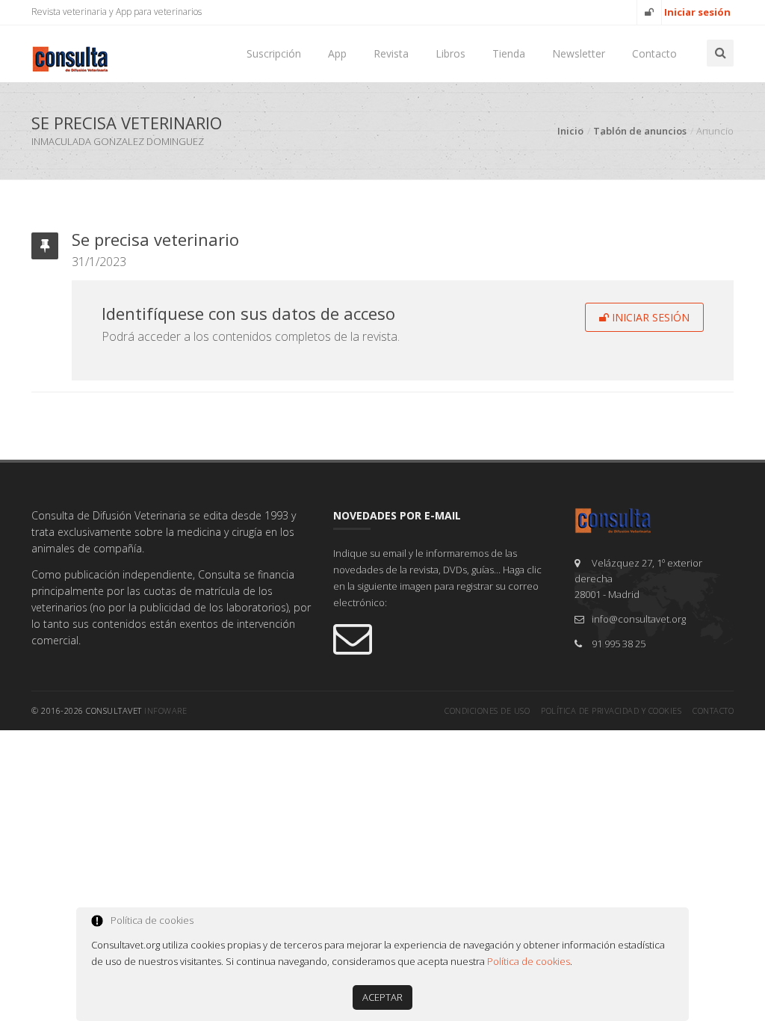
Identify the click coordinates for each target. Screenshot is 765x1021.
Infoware (165, 710)
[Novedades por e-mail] (442, 637)
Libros (450, 53)
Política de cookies (528, 961)
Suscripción (274, 53)
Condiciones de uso (487, 710)
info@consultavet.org (639, 619)
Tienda (508, 53)
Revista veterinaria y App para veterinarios (116, 11)
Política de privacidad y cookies (611, 710)
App (337, 53)
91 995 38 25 (618, 643)
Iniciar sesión (649, 317)
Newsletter (578, 53)
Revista (391, 53)
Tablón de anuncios (640, 131)
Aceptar (382, 997)
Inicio (570, 131)
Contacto (654, 53)
